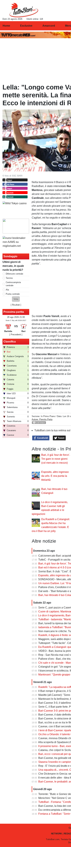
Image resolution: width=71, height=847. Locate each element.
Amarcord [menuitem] (48, 25)
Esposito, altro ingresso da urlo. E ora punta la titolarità (55, 476)
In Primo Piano (48, 416)
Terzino (9, 278)
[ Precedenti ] (15, 334)
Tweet (60, 438)
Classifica (9, 341)
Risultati (16, 305)
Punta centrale (13, 294)
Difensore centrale (14, 274)
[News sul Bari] (23, 10)
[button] (16, 299)
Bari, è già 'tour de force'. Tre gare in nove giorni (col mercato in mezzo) (55, 458)
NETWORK (56, 833)
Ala (7, 289)
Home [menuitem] (6, 25)
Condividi (42, 438)
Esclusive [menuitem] (26, 25)
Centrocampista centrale (13, 284)
